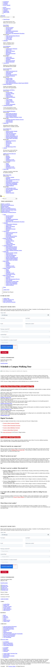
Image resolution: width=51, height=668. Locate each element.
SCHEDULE (6, 11)
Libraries (8, 103)
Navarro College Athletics (18, 497)
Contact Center (6, 621)
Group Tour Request (7, 300)
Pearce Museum (9, 190)
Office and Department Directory (13, 35)
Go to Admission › (7, 46)
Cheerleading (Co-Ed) (10, 160)
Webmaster (5, 651)
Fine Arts (8, 144)
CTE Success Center (10, 80)
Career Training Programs (11, 116)
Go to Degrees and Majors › (9, 89)
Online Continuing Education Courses (14, 117)
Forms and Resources (10, 75)
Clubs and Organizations (11, 133)
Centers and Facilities (10, 134)
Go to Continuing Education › (9, 111)
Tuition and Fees (9, 72)
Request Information (10, 61)
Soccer (7, 163)
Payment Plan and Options (11, 74)
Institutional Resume (7, 632)
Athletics (5, 147)
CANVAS (5, 9)
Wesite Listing (6, 650)
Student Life (5, 123)
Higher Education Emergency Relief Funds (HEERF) (17, 83)
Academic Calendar (10, 101)
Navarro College (11, 666)
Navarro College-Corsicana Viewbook (11, 423)
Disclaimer (5, 648)
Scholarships (8, 73)
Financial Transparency (8, 643)
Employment (6, 657)
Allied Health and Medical (11, 113)
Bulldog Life (8, 142)
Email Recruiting (4, 363)
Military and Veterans (10, 51)
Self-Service (5, 617)
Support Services (9, 132)
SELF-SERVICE (6, 8)
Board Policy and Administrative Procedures (15, 33)
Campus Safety (6, 654)
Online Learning (9, 95)
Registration (8, 94)
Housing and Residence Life (12, 136)
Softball (7, 164)
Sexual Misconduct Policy (8, 628)
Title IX (4, 631)
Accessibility (6, 647)
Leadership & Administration (12, 31)
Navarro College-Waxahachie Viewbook (11, 425)
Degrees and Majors (7, 84)
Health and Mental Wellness (12, 137)
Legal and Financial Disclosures (10, 626)
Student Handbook (10, 185)
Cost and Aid (6, 63)
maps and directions (7, 432)
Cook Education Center (11, 188)
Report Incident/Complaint (8, 655)
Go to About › (6, 25)
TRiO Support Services (11, 81)
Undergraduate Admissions (11, 48)
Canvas (4, 618)
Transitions (8, 59)
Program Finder (9, 92)
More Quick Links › (7, 174)
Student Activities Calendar (11, 131)
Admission (5, 40)
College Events (9, 37)
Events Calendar (6, 607)
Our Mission (8, 29)
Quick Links (5, 169)
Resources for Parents (10, 60)
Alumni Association (10, 192)
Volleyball (8, 165)
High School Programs (10, 53)
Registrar (8, 54)
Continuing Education (10, 97)
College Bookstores (7, 608)
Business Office (9, 78)
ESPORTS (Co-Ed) (10, 159)
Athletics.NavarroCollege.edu (9, 153)
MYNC (4, 7)
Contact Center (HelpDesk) (11, 184)
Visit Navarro (8, 49)
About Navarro (6, 19)
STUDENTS (6, 1)
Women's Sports (6, 268)
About (4, 214)
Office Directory (6, 610)
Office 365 (5, 616)
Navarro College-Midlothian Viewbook (11, 427)
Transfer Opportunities (10, 104)
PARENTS (5, 2)
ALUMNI (5, 4)
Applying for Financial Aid (11, 71)
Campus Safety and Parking (12, 138)
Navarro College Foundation (12, 189)
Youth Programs (9, 121)
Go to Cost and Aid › (7, 68)
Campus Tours (6, 289)
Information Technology (11, 140)
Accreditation (6, 641)
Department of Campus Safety (12, 182)
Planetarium (8, 191)
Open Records (6, 630)
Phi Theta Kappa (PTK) (11, 146)
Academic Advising (10, 93)
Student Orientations (10, 58)
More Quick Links (7, 275)
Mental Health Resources (8, 627)
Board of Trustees (9, 32)
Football (7, 158)
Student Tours (6, 605)
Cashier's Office (9, 79)
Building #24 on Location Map (18, 450)
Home (4, 287)
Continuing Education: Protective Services (15, 119)
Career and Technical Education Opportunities (13, 633)
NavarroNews (9, 143)
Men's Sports (6, 261)
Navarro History (9, 28)
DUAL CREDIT (6, 5)
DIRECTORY (6, 12)
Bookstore (8, 178)
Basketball (8, 157)
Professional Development (11, 114)
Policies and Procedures (8, 644)
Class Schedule (9, 99)
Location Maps (6, 604)
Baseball (7, 156)
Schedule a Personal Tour (8, 299)
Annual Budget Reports (8, 645)
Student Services (6, 620)
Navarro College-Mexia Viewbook (10, 430)
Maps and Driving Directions (9, 302)
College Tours (9, 38)
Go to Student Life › (7, 128)
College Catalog (9, 100)
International (8, 52)
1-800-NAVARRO (4, 599)
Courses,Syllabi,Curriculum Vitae (10, 653)
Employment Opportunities (11, 183)
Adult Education (9, 120)
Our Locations (9, 39)
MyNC (4, 615)
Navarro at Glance (10, 27)
